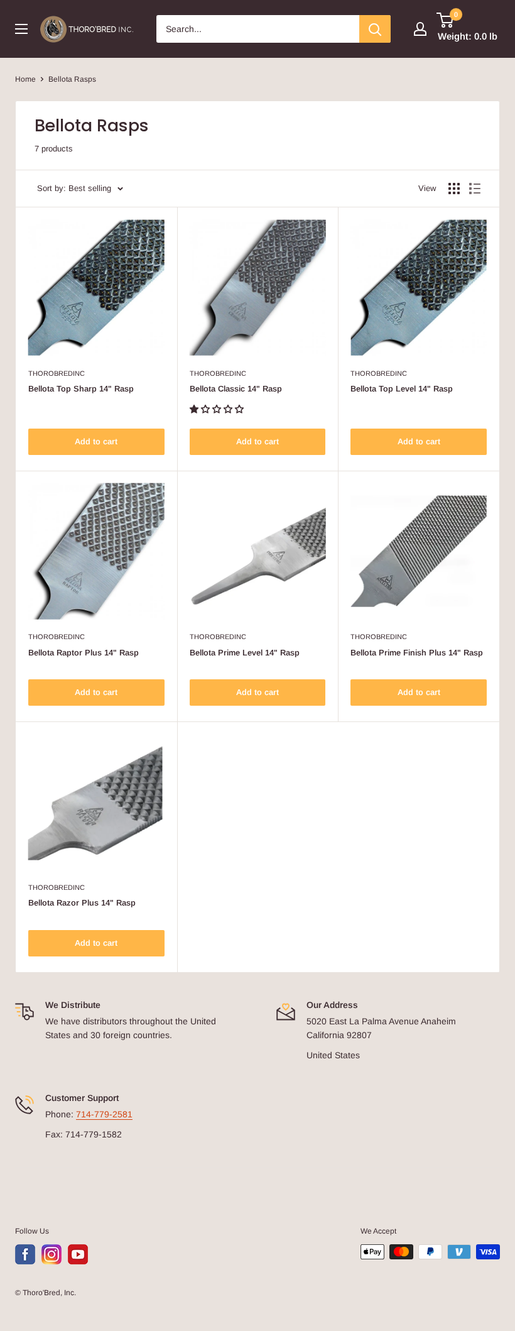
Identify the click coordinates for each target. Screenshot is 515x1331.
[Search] (375, 29)
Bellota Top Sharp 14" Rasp (81, 388)
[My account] (420, 29)
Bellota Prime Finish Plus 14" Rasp (416, 652)
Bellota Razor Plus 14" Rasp (82, 902)
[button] (218, 409)
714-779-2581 (104, 1114)
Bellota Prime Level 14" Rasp (245, 652)
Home (25, 79)
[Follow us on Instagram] (51, 1254)
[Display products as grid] (454, 188)
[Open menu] (21, 29)
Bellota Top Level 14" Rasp (401, 388)
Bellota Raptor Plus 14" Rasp (83, 652)
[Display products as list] (474, 188)
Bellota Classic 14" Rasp (236, 388)
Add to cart (96, 441)
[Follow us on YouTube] (78, 1254)
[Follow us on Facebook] (25, 1254)
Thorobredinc (56, 373)
